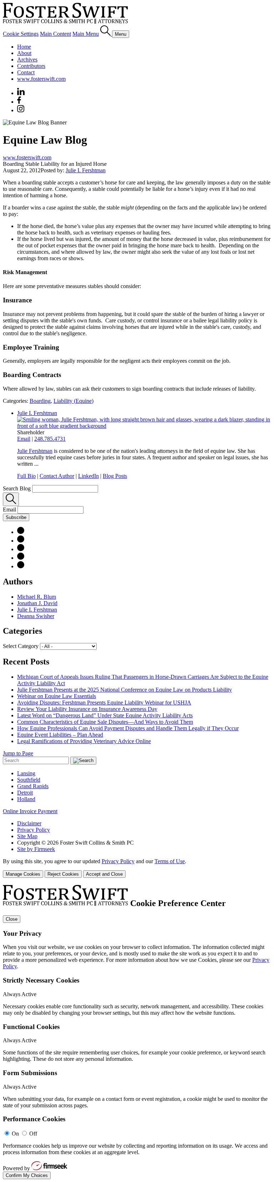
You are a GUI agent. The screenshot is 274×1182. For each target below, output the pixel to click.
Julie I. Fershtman (86, 170)
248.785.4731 (50, 439)
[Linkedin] (21, 93)
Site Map (27, 836)
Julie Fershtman (34, 451)
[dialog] (137, 868)
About (24, 53)
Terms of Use (169, 861)
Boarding (40, 401)
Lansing (26, 773)
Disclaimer (29, 823)
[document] (137, 1032)
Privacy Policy (33, 830)
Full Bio (26, 476)
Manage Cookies (23, 874)
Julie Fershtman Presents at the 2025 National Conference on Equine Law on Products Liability (124, 690)
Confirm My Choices (27, 1175)
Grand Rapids (33, 786)
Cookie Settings (21, 34)
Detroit (25, 793)
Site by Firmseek (36, 849)
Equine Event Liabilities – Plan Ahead (60, 735)
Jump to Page (18, 753)
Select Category (21, 646)
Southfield (28, 780)
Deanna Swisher (35, 616)
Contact (26, 72)
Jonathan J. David (37, 603)
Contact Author (57, 476)
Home (24, 47)
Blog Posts (115, 476)
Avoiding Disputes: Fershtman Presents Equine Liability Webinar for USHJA (104, 702)
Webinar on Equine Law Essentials (56, 696)
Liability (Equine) (73, 401)
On (15, 1134)
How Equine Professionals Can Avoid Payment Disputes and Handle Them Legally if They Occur (128, 728)
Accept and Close (104, 874)
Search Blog (17, 488)
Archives (27, 59)
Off (33, 1134)
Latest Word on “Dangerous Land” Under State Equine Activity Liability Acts (105, 715)
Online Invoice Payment (30, 811)
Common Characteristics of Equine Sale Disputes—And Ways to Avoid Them (105, 722)
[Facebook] (19, 102)
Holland (26, 799)
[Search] (106, 34)
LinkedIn (88, 476)
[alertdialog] (137, 1032)
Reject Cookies (63, 874)
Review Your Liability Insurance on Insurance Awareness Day (87, 709)
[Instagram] (21, 110)
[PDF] (20, 532)
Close (11, 919)
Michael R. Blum (36, 597)
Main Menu (85, 34)
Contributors (31, 66)
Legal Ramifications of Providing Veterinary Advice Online (84, 741)
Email (23, 439)
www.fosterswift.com (41, 79)
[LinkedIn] (20, 541)
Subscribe (16, 517)
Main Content (55, 34)
